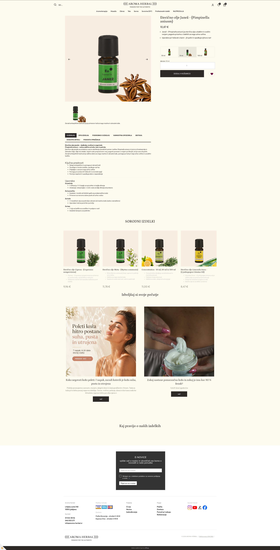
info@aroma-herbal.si (73, 523)
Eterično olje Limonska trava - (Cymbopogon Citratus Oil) (194, 271)
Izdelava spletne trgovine (137, 548)
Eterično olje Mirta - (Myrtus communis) (120, 270)
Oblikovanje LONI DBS (206, 536)
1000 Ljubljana (70, 509)
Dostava (160, 509)
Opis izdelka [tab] (83, 135)
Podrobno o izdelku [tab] (101, 135)
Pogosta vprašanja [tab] (91, 140)
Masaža (113, 11)
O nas (128, 507)
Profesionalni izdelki (162, 11)
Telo (129, 11)
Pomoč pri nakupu (164, 512)
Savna (136, 11)
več (101, 399)
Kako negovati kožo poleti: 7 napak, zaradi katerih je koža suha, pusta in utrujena (101, 381)
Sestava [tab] (138, 135)
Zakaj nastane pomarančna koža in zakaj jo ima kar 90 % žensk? (179, 381)
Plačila (159, 507)
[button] (147, 59)
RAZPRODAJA (178, 11)
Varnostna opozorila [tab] (122, 135)
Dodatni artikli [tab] (73, 140)
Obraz (122, 11)
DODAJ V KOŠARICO (182, 73)
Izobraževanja (131, 512)
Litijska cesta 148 (71, 507)
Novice (129, 509)
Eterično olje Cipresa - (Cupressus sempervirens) (78, 271)
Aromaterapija (101, 11)
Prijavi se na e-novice (128, 483)
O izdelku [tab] (71, 135)
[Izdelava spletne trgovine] (147, 548)
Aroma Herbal (70, 503)
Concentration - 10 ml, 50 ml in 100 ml (159, 270)
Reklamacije (162, 514)
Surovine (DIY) (147, 11)
